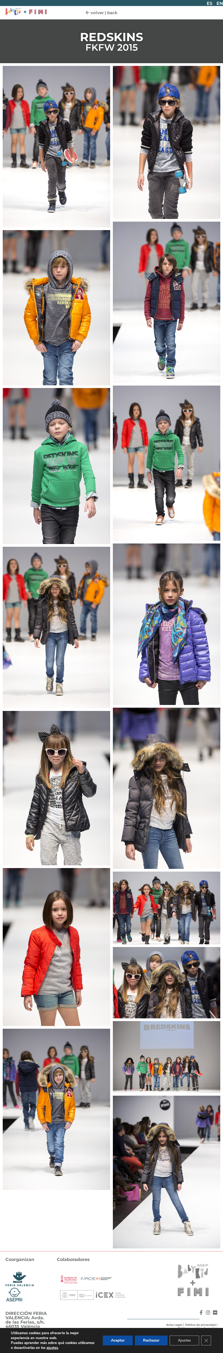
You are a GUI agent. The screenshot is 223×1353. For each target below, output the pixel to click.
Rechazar (151, 1340)
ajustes (52, 1347)
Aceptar (118, 1340)
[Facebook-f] (201, 1312)
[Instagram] (208, 1312)
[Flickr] (215, 1312)
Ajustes (184, 1340)
